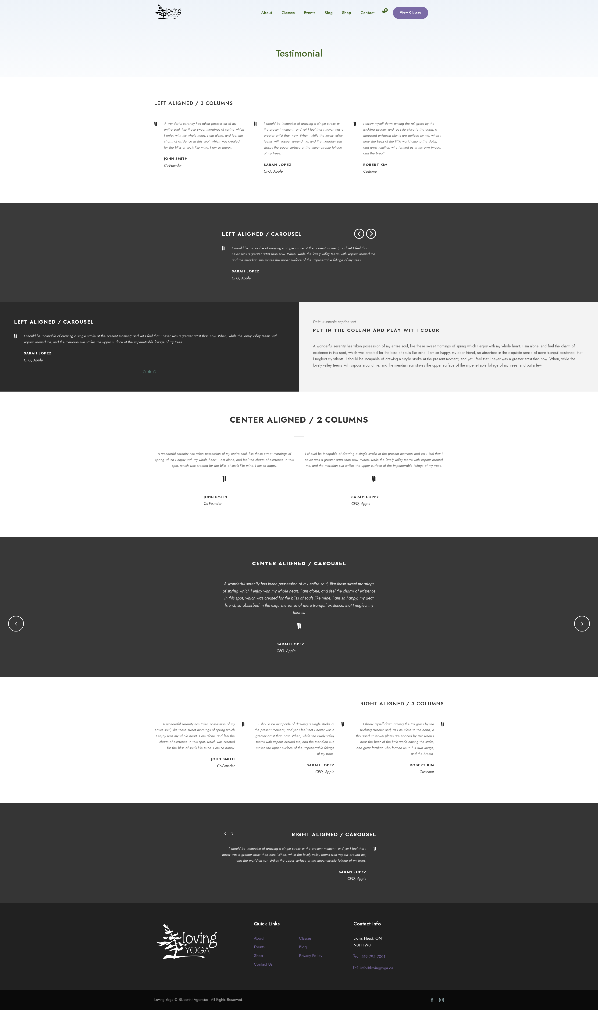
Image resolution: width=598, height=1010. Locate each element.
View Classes (410, 12)
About (266, 12)
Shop (346, 12)
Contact (367, 12)
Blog (329, 12)
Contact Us (263, 964)
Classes (288, 12)
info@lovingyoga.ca (376, 968)
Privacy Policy (310, 955)
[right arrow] (371, 234)
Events (309, 12)
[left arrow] (359, 234)
